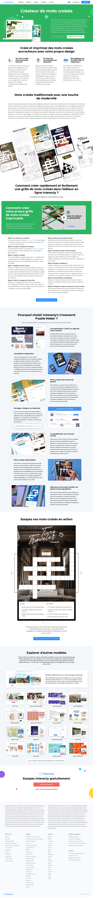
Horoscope (28, 880)
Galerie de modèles (38, 248)
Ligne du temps (29, 865)
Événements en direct (31, 841)
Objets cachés (29, 869)
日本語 (49, 878)
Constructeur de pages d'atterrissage (34, 839)
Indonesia (50, 860)
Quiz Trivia (28, 843)
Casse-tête (28, 878)
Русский (50, 845)
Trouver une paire (30, 867)
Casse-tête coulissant (31, 856)
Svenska (50, 865)
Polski (49, 852)
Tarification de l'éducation (11, 843)
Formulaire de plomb (30, 874)
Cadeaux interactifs (73, 855)
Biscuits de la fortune (30, 863)
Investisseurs (8, 854)
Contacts (7, 852)
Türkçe (49, 874)
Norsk (49, 863)
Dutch (49, 858)
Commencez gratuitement (46, 300)
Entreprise (28, 2)
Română (50, 871)
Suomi (49, 869)
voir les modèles (58, 36)
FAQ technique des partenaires (76, 845)
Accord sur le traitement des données (77, 843)
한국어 (49, 876)
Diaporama (28, 871)
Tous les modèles (9, 860)
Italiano (49, 849)
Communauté (8, 847)
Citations (28, 887)
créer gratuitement (75, 36)
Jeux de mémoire (30, 847)
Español (50, 839)
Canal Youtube (8, 858)
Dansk (49, 867)
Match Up (28, 849)
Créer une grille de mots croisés (46, 638)
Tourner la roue (29, 852)
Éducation (21, 2)
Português (50, 841)
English (49, 836)
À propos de (8, 849)
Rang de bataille (29, 884)
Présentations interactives (75, 860)
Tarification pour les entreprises (12, 845)
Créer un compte (46, 784)
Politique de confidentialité (75, 839)
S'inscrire (85, 2)
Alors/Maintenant (30, 858)
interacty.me (31, 240)
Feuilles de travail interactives (32, 836)
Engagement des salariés (74, 857)
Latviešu (50, 856)
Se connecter (76, 2)
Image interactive (30, 860)
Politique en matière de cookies (76, 841)
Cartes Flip (28, 876)
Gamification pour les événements (76, 853)
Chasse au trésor (30, 882)
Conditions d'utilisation (74, 836)
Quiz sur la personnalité (31, 845)
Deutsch (50, 847)
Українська (50, 854)
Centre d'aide (8, 856)
